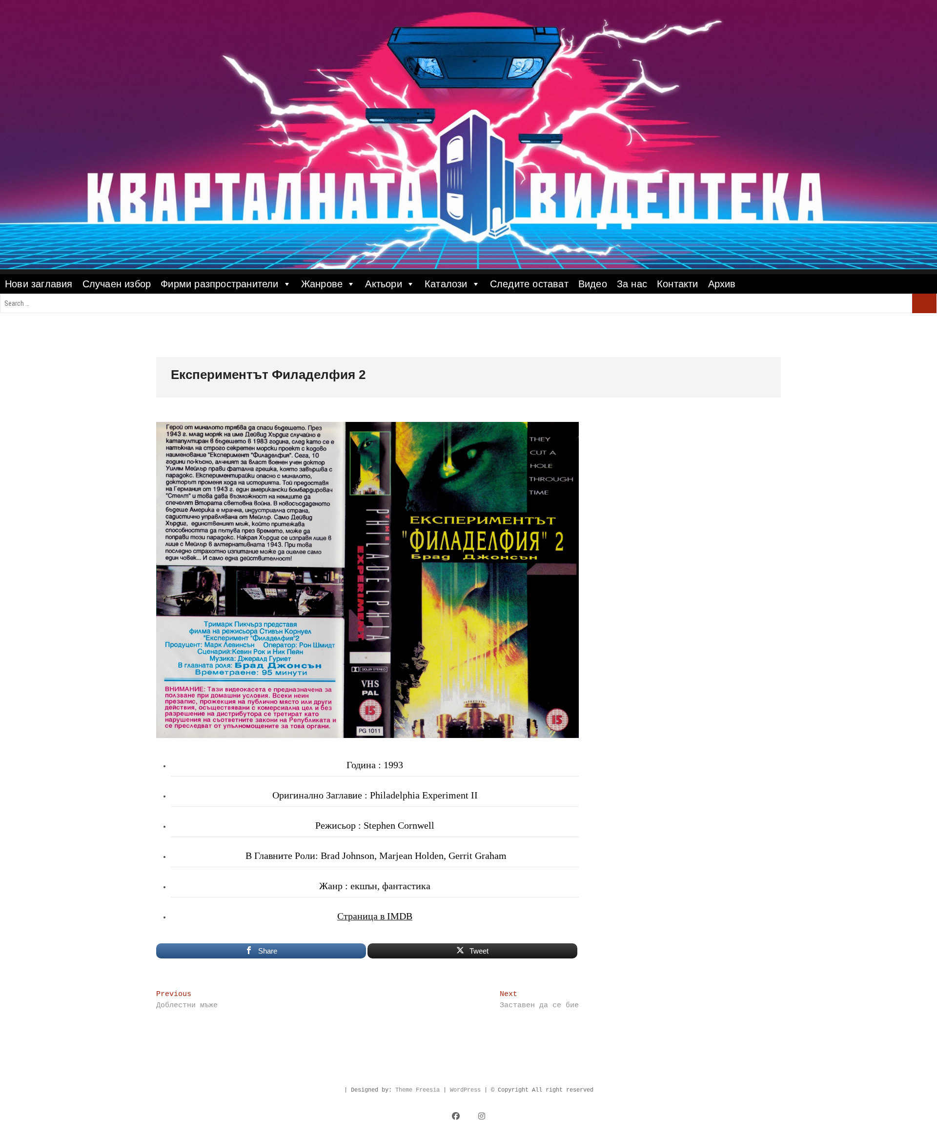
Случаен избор (116, 284)
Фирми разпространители (219, 284)
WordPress (465, 1090)
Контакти (677, 284)
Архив (722, 284)
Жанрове (322, 284)
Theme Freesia (417, 1090)
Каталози (446, 284)
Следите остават (529, 284)
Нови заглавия (39, 284)
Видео (592, 284)
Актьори (383, 284)
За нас (632, 284)
